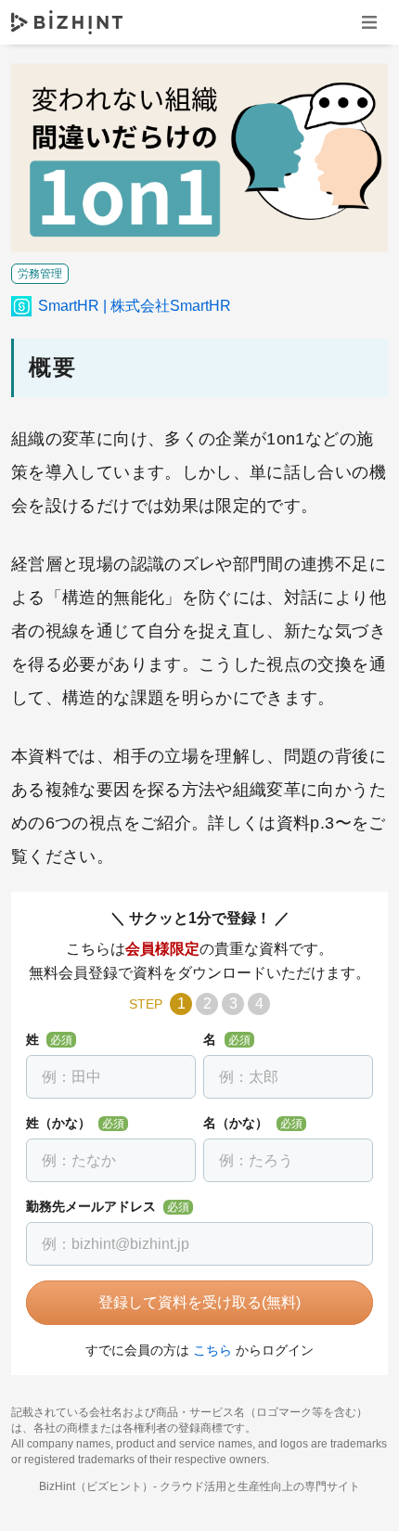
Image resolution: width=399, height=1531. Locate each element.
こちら (212, 1350)
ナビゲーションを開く (369, 22)
